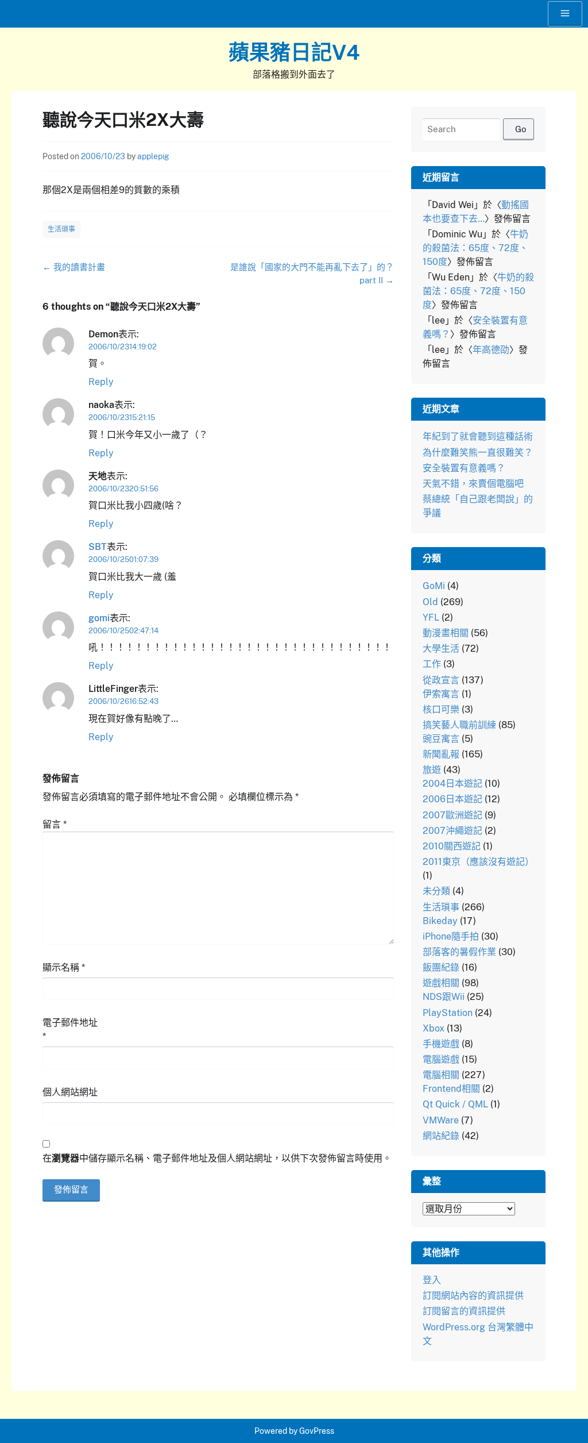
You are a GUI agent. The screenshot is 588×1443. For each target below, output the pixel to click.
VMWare (441, 1120)
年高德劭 (491, 349)
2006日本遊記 (452, 799)
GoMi (434, 585)
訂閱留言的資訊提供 (464, 1311)
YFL (431, 617)
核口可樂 (441, 709)
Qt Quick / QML (455, 1104)
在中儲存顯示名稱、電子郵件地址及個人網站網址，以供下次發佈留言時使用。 (217, 1158)
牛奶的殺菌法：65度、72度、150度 (475, 248)
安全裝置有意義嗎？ (464, 468)
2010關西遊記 (452, 846)
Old (430, 602)
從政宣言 (441, 680)
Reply (101, 381)
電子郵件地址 (70, 1029)
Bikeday (440, 920)
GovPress (316, 1431)
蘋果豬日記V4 (294, 52)
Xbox (433, 1028)
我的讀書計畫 (73, 267)
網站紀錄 (441, 1135)
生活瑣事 (61, 229)
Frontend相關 (451, 1088)
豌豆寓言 (441, 738)
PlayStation (448, 1012)
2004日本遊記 (452, 783)
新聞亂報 (441, 754)
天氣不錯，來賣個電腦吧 (473, 483)
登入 (432, 1280)
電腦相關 (441, 1074)
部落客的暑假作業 (459, 951)
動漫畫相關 (446, 633)
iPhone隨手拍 (451, 936)
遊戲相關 (441, 983)
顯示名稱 (63, 967)
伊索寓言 (441, 693)
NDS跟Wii (444, 996)
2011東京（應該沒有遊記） (478, 861)
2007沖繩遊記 (452, 830)
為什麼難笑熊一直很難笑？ (478, 452)
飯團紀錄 (441, 967)
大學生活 (441, 648)
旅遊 (432, 769)
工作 (432, 664)
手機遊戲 (441, 1043)
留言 (54, 824)
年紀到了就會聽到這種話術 (478, 436)
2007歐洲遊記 (452, 815)
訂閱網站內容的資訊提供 (473, 1295)
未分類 (436, 891)
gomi (99, 618)
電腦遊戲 (441, 1059)
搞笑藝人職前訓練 (459, 724)
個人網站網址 (70, 1092)
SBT (97, 546)
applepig (153, 156)
